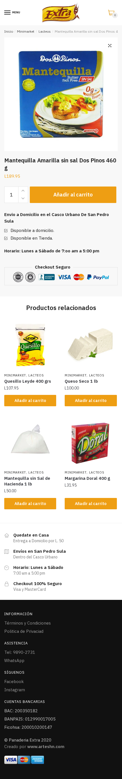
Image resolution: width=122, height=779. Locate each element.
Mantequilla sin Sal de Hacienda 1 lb (27, 481)
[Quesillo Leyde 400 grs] (30, 344)
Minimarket (25, 31)
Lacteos (45, 31)
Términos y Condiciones (27, 623)
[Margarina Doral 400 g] (91, 442)
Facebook (14, 681)
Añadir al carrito (73, 194)
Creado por (34, 746)
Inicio (8, 31)
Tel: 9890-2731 (19, 652)
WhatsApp (14, 660)
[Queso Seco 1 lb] (91, 344)
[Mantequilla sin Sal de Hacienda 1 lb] (30, 442)
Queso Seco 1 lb (81, 381)
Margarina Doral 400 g (87, 478)
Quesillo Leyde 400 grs (27, 381)
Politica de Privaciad (23, 631)
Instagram (14, 689)
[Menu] (7, 13)
